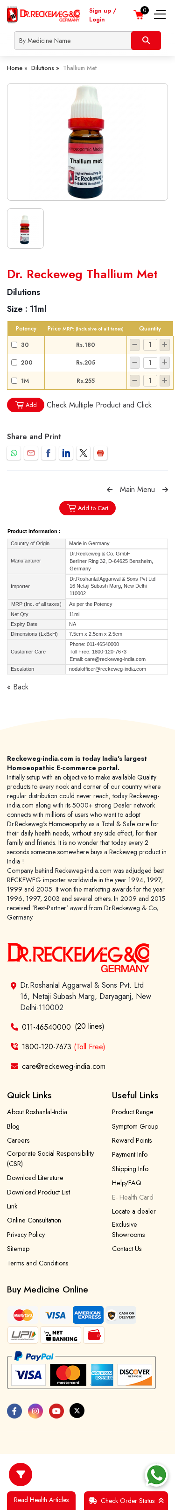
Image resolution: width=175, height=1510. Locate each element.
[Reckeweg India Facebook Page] (14, 1411)
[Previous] (109, 489)
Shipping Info (130, 1168)
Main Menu (137, 489)
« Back (17, 686)
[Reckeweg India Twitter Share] (83, 453)
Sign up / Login (102, 15)
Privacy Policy (26, 1234)
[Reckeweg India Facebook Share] (48, 453)
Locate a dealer (134, 1211)
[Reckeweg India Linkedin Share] (66, 453)
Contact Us (127, 1248)
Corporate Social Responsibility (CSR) (50, 1158)
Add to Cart (93, 508)
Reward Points (132, 1140)
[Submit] (146, 40)
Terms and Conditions (38, 1263)
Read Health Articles (41, 1499)
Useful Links (135, 1095)
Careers (18, 1140)
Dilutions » (45, 67)
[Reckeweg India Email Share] (31, 453)
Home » (17, 67)
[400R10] (87, 142)
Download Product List (38, 1192)
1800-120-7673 (63, 1046)
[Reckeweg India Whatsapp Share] (14, 453)
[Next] (165, 489)
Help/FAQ (126, 1182)
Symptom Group (135, 1126)
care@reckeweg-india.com (63, 1066)
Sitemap (18, 1248)
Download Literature (35, 1177)
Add (31, 404)
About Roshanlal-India (37, 1112)
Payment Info (129, 1154)
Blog (13, 1126)
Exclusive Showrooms (128, 1229)
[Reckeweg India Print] (100, 453)
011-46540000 (46, 1027)
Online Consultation (34, 1220)
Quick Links (29, 1095)
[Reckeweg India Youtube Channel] (56, 1411)
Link (12, 1206)
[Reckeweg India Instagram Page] (35, 1411)
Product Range (133, 1112)
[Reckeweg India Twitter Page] (77, 1410)
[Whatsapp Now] (156, 1475)
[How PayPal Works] (81, 1370)
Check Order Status (127, 1500)
